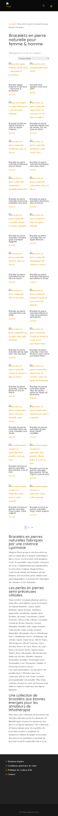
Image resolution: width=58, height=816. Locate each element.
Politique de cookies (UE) (20, 770)
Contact (11, 774)
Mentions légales (16, 761)
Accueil (12, 24)
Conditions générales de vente (22, 765)
